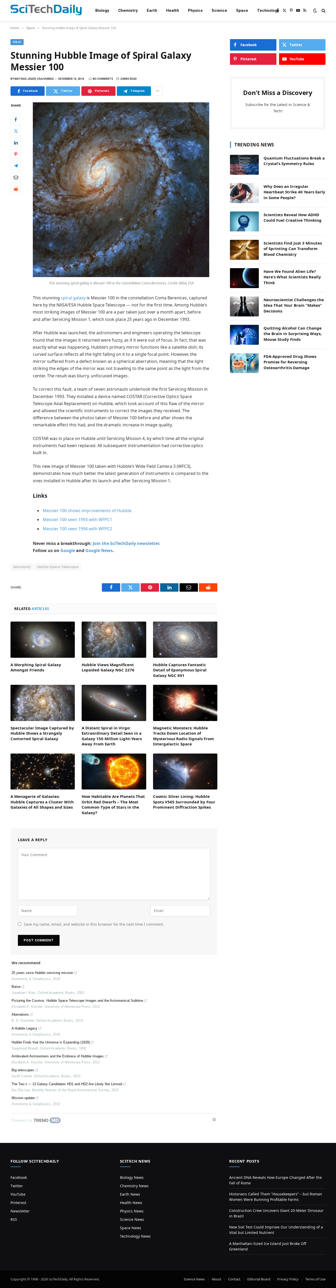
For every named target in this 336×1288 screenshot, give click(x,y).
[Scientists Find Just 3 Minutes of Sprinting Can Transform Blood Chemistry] (244, 250)
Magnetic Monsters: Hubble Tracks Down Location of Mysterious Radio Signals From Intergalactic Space (183, 735)
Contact (234, 1279)
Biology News (132, 1177)
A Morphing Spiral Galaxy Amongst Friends (35, 667)
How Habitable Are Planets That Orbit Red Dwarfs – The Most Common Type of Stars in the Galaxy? (113, 804)
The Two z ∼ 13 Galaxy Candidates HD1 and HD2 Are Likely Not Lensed (67, 1084)
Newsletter (20, 1211)
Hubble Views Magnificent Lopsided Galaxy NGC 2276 (108, 667)
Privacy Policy (287, 1279)
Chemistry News (134, 1185)
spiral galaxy (73, 298)
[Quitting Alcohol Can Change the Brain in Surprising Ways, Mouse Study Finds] (244, 335)
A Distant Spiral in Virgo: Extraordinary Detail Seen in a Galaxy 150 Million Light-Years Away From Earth (112, 735)
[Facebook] (15, 120)
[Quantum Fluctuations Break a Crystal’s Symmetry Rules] (244, 165)
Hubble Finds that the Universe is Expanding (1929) (51, 1042)
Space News (130, 1227)
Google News (99, 550)
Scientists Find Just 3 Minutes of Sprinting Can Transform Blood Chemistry (293, 248)
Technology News (135, 1236)
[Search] (323, 11)
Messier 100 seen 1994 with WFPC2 (77, 529)
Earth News (130, 1194)
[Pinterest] (15, 154)
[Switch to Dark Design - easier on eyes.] (315, 10)
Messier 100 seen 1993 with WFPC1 (77, 519)
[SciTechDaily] (46, 10)
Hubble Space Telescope (57, 567)
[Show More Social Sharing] (157, 91)
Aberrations (20, 1014)
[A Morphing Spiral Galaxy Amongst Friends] (42, 640)
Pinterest (18, 1202)
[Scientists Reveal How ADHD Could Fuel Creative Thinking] (244, 221)
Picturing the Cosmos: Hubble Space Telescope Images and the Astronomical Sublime (77, 1001)
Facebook (18, 1177)
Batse (16, 987)
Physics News (132, 1211)
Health (172, 10)
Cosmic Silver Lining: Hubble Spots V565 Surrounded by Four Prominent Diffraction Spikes (184, 802)
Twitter (16, 1185)
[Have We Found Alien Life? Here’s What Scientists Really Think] (244, 278)
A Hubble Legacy (24, 1028)
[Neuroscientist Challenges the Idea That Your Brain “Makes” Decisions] (244, 306)
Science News (132, 1219)
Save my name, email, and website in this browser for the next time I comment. (94, 924)
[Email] (15, 177)
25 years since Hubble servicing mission (42, 973)
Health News (131, 1202)
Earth (152, 10)
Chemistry (128, 10)
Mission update (23, 1098)
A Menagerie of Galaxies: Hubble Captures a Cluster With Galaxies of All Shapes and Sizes (42, 802)
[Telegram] (15, 166)
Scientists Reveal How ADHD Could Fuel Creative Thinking (293, 217)
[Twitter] (15, 131)
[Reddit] (15, 189)
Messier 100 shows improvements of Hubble (87, 510)
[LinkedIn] (15, 143)
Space (242, 10)
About (216, 1279)
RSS (13, 1219)
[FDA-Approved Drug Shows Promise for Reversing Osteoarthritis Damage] (244, 363)
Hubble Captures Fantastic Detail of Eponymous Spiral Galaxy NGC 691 (180, 670)
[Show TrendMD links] (214, 1119)
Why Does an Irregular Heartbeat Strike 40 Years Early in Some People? (294, 192)
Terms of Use (315, 1279)
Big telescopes (23, 1070)
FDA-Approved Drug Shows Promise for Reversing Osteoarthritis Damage (290, 362)
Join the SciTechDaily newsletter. (126, 543)
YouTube (17, 1194)
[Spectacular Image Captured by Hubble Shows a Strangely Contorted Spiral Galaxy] (42, 703)
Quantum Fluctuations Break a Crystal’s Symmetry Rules (294, 160)
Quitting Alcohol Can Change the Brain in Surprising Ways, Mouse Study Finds (293, 333)
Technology (268, 10)
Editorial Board (258, 1279)
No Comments (103, 78)
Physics (195, 10)
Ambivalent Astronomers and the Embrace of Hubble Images (58, 1056)
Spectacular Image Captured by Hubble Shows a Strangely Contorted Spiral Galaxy (42, 733)
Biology (102, 10)
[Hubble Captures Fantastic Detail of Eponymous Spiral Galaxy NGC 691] (185, 640)
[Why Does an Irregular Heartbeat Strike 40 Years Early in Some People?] (244, 193)
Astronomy (22, 567)
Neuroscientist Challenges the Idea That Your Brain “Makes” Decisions (294, 305)
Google (67, 550)
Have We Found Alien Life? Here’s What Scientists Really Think (292, 277)
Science (219, 10)
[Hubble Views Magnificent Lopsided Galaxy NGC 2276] (114, 640)
